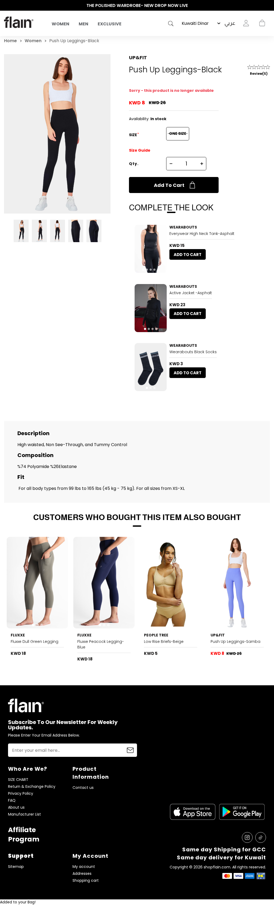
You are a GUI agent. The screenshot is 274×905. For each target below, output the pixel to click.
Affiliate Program (23, 834)
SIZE (133, 134)
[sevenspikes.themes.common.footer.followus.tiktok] (260, 837)
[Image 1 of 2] (170, 583)
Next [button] (267, 5)
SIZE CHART (18, 779)
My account (84, 866)
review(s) (259, 73)
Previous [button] (6, 5)
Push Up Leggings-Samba (235, 641)
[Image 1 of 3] (151, 367)
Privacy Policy (20, 793)
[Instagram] (247, 837)
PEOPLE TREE (156, 635)
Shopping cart (262, 23)
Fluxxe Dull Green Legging (34, 641)
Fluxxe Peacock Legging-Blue (100, 644)
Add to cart (169, 185)
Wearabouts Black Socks (193, 352)
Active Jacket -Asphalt (190, 293)
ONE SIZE (177, 133)
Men (83, 24)
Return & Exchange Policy (31, 786)
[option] (137, 6)
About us (16, 807)
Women (60, 24)
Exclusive (109, 24)
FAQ (12, 800)
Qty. (134, 163)
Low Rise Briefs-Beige (164, 641)
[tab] (143, 270)
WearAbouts (183, 227)
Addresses (82, 873)
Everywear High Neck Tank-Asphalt (201, 233)
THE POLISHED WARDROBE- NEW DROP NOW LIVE (137, 5)
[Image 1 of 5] (151, 249)
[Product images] (151, 249)
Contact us (83, 787)
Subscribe (130, 750)
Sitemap (16, 866)
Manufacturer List (24, 814)
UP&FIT (138, 57)
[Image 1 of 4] (151, 308)
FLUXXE (18, 635)
